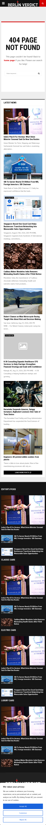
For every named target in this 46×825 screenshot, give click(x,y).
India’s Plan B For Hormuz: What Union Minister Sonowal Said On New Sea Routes (21, 138)
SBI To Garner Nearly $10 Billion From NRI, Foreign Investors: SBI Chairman (21, 183)
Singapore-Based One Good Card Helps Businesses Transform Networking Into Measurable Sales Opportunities (20, 226)
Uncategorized (9, 197)
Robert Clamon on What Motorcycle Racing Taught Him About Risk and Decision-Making (22, 317)
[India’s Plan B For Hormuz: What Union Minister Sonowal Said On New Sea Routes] (23, 121)
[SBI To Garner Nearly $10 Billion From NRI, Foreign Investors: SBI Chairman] (23, 166)
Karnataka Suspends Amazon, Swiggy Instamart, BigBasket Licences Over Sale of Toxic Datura (22, 412)
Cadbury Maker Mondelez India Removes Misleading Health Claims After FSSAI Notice (22, 272)
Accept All (23, 806)
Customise (23, 813)
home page (9, 60)
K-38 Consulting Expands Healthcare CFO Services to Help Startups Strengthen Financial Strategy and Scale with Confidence (23, 364)
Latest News (10, 102)
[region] (23, 804)
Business (8, 110)
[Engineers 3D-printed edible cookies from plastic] (23, 442)
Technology (8, 431)
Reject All (23, 820)
